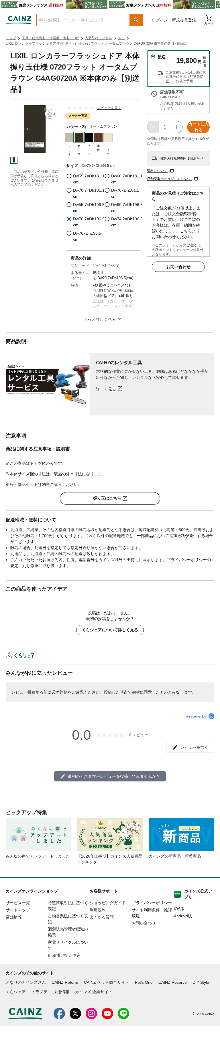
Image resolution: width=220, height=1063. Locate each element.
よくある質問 (102, 917)
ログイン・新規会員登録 (174, 20)
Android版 (183, 916)
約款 (64, 692)
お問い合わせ (178, 266)
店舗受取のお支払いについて (169, 179)
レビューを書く (109, 108)
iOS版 (179, 908)
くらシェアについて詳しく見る (110, 629)
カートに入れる (198, 127)
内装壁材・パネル (98, 38)
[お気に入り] (50, 114)
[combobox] (79, 20)
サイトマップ (18, 910)
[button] (136, 20)
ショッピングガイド (108, 902)
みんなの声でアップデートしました (38, 856)
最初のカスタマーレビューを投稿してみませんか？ (114, 776)
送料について (157, 171)
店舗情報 (14, 917)
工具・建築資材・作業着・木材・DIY (50, 38)
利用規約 (98, 910)
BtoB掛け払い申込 (64, 955)
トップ (11, 38)
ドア (121, 38)
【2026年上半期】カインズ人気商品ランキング (109, 859)
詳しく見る (106, 389)
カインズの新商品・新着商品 (175, 856)
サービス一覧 (18, 902)
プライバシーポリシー (152, 902)
